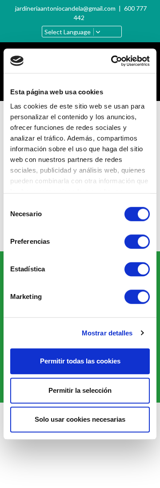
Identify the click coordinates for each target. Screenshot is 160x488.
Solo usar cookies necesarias (80, 419)
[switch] (137, 241)
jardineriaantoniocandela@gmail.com (65, 8)
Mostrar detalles (107, 333)
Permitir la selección (80, 390)
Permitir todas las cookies (80, 361)
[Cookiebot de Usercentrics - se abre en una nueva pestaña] (113, 61)
